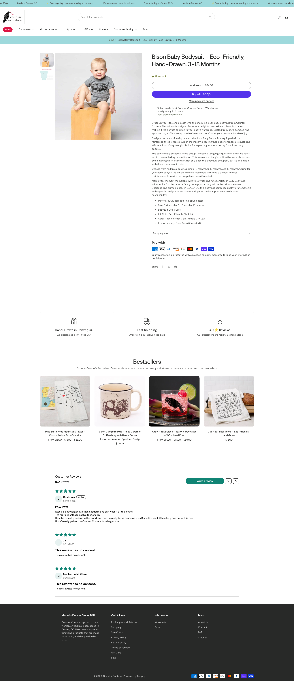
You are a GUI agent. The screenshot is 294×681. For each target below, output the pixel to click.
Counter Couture (112, 676)
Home (111, 39)
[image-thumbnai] (47, 60)
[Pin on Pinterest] (175, 267)
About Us (203, 622)
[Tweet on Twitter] (169, 267)
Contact (202, 627)
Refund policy (118, 642)
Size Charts (117, 632)
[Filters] (228, 481)
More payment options (201, 101)
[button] (201, 85)
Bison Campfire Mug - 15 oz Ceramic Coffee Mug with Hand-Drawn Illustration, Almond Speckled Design (120, 435)
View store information (169, 114)
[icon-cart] (286, 17)
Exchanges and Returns (124, 622)
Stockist (202, 637)
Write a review (205, 481)
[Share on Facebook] (162, 267)
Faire (157, 627)
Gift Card (116, 652)
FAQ (200, 632)
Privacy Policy (118, 637)
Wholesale (160, 622)
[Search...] (210, 17)
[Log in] (279, 17)
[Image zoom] (98, 96)
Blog (113, 657)
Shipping (116, 627)
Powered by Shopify (134, 676)
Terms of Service (120, 647)
